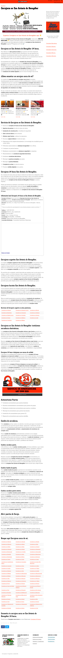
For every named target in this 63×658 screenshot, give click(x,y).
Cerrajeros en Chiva (20, 566)
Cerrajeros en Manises (6, 571)
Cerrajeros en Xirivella (6, 608)
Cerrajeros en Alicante (6, 310)
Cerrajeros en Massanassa (21, 573)
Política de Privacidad (38, 637)
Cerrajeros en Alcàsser (34, 547)
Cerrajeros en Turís (5, 602)
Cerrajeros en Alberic (20, 544)
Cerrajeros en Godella (34, 571)
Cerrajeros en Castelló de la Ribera (7, 562)
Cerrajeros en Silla (34, 599)
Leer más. (3, 117)
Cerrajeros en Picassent (21, 590)
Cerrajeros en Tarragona (21, 313)
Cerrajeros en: (57, 0)
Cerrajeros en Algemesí (6, 549)
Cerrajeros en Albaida (34, 542)
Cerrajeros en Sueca (20, 602)
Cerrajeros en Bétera (20, 557)
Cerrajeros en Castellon (21, 315)
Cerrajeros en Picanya (20, 583)
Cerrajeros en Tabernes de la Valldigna (36, 605)
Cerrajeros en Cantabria (6, 320)
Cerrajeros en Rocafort (6, 592)
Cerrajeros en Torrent (34, 602)
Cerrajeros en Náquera (20, 578)
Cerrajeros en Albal (34, 544)
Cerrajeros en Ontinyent (21, 581)
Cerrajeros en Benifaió (6, 554)
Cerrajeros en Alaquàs (20, 542)
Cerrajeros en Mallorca (20, 318)
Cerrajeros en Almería (34, 315)
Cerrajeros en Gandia (5, 568)
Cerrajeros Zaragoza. (51, 50)
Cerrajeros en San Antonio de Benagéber (36, 595)
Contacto (35, 643)
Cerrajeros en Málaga (20, 320)
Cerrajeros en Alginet (20, 549)
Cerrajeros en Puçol (5, 583)
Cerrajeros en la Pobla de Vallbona (21, 586)
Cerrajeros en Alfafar (5, 547)
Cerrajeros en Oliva (5, 578)
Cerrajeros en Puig (5, 590)
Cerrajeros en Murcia (34, 310)
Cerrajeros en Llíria (20, 571)
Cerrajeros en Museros (35, 578)
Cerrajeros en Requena (35, 592)
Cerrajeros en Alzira (20, 554)
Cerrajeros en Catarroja (6, 566)
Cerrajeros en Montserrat (35, 576)
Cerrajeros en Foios (20, 568)
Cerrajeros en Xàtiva (20, 608)
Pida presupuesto (58, 2)
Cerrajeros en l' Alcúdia (20, 552)
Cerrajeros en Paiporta (6, 581)
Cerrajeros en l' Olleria (34, 581)
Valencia (3, 6)
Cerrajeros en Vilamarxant (21, 604)
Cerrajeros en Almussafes (35, 552)
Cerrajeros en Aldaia (20, 547)
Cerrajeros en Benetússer (35, 554)
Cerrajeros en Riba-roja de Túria (21, 595)
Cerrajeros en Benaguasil (6, 552)
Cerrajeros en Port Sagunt (35, 590)
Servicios (50, 0)
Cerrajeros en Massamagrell (36, 573)
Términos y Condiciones (38, 641)
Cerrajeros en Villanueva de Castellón (7, 605)
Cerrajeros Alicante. (51, 56)
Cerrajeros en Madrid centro (7, 315)
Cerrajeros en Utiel (34, 608)
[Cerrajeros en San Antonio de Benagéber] (22, 383)
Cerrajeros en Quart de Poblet (7, 586)
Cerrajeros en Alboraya (6, 544)
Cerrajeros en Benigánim (6, 557)
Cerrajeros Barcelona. (51, 43)
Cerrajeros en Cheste (5, 559)
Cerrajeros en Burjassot (35, 557)
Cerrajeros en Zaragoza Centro (22, 310)
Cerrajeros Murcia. (51, 53)
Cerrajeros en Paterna (34, 583)
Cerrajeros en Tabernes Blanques (6, 595)
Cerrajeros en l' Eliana (34, 568)
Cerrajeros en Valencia (34, 313)
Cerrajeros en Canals (34, 559)
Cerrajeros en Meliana (6, 573)
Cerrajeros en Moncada (21, 576)
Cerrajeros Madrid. (51, 46)
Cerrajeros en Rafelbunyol (21, 592)
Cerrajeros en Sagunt (5, 599)
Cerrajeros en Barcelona (6, 313)
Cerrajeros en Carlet (20, 559)
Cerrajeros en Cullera (34, 566)
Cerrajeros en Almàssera (35, 549)
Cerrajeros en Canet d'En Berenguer (35, 562)
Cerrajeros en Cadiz (34, 318)
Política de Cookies (37, 639)
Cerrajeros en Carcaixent (21, 562)
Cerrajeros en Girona (5, 318)
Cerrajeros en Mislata (6, 576)
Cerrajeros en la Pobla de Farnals (35, 586)
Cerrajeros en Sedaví (20, 599)
